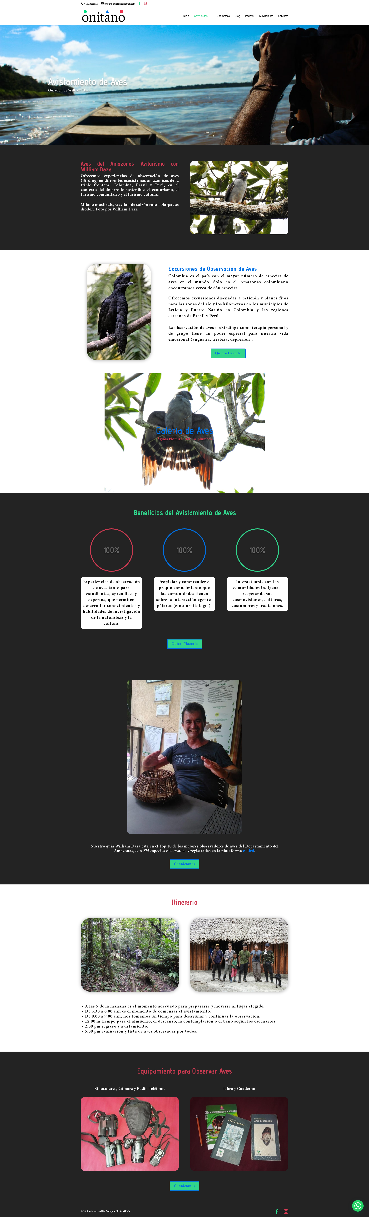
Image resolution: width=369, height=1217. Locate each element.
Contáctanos (184, 864)
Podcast (249, 16)
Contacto (283, 16)
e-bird (248, 851)
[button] (358, 1206)
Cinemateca (223, 16)
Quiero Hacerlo (228, 353)
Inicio (185, 16)
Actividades (201, 16)
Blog (237, 16)
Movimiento (266, 16)
